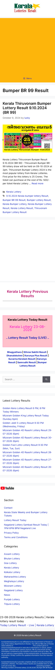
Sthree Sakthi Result (35, 352)
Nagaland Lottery (13, 590)
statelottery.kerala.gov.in (22, 646)
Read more (37, 183)
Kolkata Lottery (12, 572)
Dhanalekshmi (15, 355)
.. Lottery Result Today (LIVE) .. (27, 337)
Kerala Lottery (13, 191)
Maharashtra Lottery (15, 576)
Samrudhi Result (27, 362)
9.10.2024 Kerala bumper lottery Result (27, 196)
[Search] (46, 379)
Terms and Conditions (16, 537)
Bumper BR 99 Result (14, 200)
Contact (8, 507)
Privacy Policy (11, 532)
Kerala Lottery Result (22, 208)
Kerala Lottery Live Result (26, 666)
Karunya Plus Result (36, 355)
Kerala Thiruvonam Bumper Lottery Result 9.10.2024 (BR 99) (27, 108)
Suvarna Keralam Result (22, 359)
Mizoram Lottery (12, 585)
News (7, 595)
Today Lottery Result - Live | (18, 625)
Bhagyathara (14, 352)
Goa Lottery (10, 563)
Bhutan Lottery (12, 558)
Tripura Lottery (12, 604)
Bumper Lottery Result (39, 200)
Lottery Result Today (15, 520)
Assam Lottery (12, 554)
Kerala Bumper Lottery (14, 204)
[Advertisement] (27, 45)
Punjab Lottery (12, 599)
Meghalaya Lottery (14, 581)
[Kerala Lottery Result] (27, 8)
